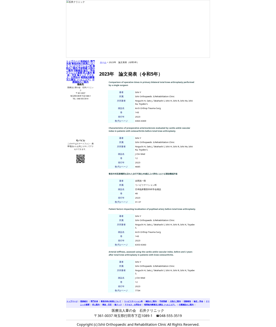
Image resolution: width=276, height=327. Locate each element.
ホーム (103, 62)
